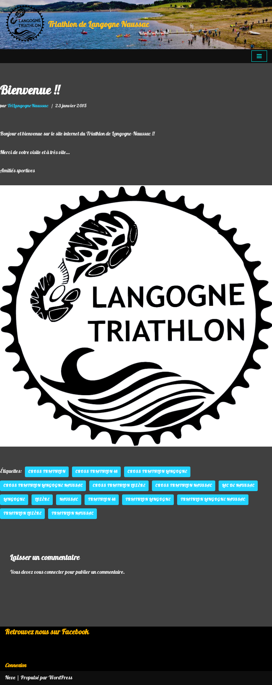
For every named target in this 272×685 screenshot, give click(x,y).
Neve (10, 677)
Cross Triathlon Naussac (183, 485)
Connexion (15, 665)
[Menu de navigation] (259, 56)
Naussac (68, 499)
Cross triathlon (46, 471)
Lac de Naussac (238, 485)
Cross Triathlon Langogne (157, 471)
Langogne (14, 499)
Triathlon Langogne (147, 499)
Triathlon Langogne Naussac (212, 499)
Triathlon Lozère (22, 513)
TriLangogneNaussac (28, 105)
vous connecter (49, 572)
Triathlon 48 (101, 499)
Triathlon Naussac (72, 513)
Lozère (42, 499)
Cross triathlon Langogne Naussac (43, 485)
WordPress (60, 677)
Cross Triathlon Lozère (119, 485)
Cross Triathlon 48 (96, 471)
